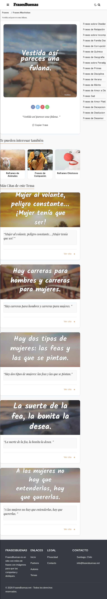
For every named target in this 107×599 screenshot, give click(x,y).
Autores (34, 569)
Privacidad (52, 557)
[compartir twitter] (38, 107)
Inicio (33, 557)
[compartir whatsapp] (47, 107)
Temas (34, 575)
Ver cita (68, 254)
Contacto (51, 563)
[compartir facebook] (33, 107)
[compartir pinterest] (42, 107)
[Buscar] (99, 4)
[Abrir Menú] (7, 4)
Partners (35, 563)
